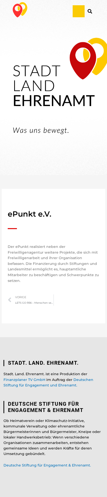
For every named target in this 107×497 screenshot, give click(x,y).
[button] (79, 11)
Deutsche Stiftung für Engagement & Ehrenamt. (47, 465)
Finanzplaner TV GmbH (24, 380)
